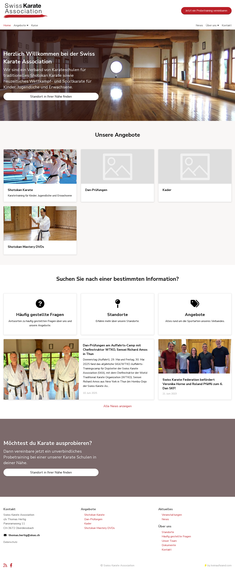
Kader (87, 523)
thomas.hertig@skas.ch (24, 535)
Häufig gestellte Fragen (176, 536)
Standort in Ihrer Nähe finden (51, 96)
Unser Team (169, 541)
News (199, 25)
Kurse (34, 25)
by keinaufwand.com (219, 565)
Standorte (168, 532)
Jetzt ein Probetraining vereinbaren (206, 11)
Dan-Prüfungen (93, 519)
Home (7, 25)
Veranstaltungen (172, 515)
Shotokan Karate (94, 515)
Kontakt (227, 25)
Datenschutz (10, 542)
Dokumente (169, 545)
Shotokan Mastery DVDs (99, 528)
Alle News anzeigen (117, 406)
